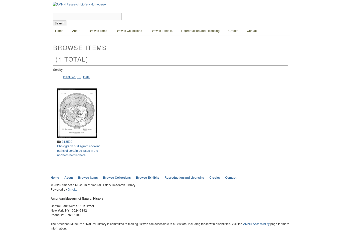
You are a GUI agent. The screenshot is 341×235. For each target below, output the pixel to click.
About (76, 30)
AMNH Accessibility (256, 224)
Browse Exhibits (161, 30)
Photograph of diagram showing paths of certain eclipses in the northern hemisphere (79, 150)
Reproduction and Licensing (200, 30)
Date (86, 77)
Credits (233, 30)
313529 (67, 141)
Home (59, 30)
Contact (252, 30)
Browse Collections (129, 30)
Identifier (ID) (72, 77)
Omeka (72, 189)
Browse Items (98, 30)
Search (59, 23)
